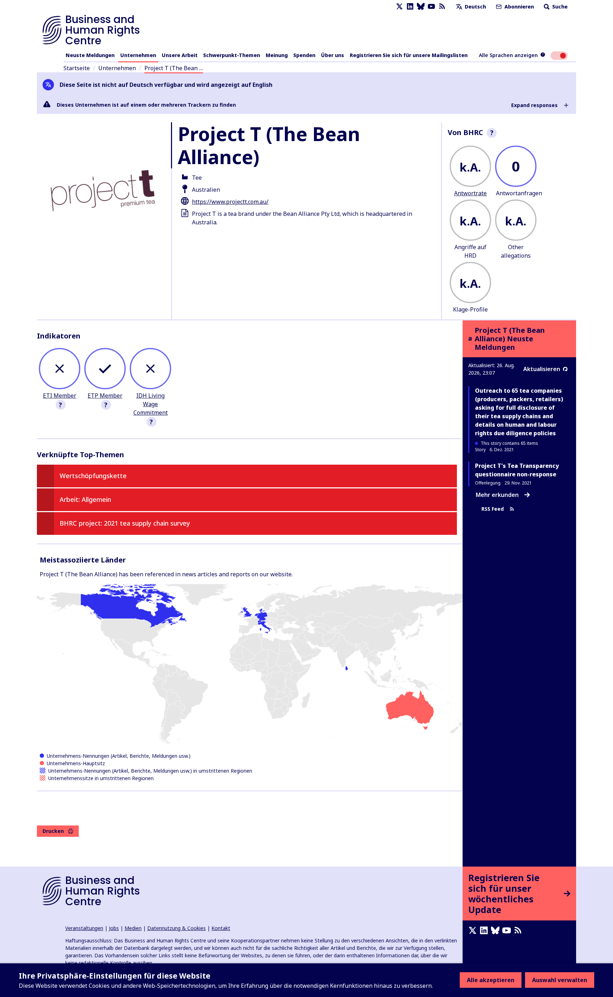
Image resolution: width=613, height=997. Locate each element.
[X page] (399, 6)
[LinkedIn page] (410, 6)
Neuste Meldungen (90, 55)
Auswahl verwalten (559, 980)
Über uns (332, 55)
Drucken (53, 831)
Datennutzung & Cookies (176, 928)
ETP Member (105, 395)
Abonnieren (518, 6)
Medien (133, 928)
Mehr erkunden (497, 495)
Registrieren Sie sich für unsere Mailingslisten (409, 55)
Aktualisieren (541, 369)
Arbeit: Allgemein (85, 499)
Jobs (114, 928)
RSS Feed (492, 508)
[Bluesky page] (420, 6)
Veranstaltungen (84, 928)
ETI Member (59, 395)
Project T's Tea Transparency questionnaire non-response (517, 470)
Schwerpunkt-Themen (231, 55)
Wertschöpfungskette (93, 475)
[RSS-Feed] (442, 6)
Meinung (277, 55)
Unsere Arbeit (180, 55)
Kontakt (220, 928)
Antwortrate (470, 193)
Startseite (76, 68)
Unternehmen (138, 55)
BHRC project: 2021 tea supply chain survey (125, 523)
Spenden (304, 55)
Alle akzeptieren (490, 980)
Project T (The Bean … (173, 68)
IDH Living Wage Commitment (150, 404)
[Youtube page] (431, 6)
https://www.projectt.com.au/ (230, 202)
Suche (559, 6)
